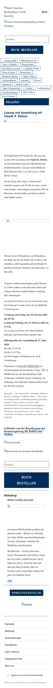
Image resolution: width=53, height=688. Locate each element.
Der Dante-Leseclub (11, 68)
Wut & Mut (28, 92)
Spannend (6, 84)
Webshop (9, 631)
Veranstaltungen (13, 637)
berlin (17, 399)
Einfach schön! (32, 68)
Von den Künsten (10, 92)
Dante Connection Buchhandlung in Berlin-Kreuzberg (25, 682)
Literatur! (25, 80)
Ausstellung (9, 399)
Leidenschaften (9, 80)
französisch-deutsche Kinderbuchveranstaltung (23, 408)
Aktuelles (35, 393)
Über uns (9, 665)
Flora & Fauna (8, 72)
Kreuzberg (8, 411)
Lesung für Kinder (21, 411)
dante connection (26, 402)
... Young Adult (9, 60)
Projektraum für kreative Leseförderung (20, 414)
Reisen (37, 80)
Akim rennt (42, 396)
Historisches (25, 72)
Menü (44, 12)
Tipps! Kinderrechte (11, 88)
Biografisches (28, 64)
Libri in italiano (12, 651)
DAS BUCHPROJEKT (29, 366)
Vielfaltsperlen (43, 88)
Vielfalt (28, 88)
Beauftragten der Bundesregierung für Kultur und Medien (24, 431)
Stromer (40, 414)
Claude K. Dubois (11, 402)
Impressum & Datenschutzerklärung (27, 675)
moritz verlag (34, 411)
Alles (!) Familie (9, 64)
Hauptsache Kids (13, 658)
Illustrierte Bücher (10, 76)
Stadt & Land (22, 84)
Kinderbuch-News (28, 396)
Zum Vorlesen (8, 96)
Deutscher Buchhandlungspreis (31, 405)
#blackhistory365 (29, 60)
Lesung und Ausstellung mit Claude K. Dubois (23, 114)
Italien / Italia (29, 76)
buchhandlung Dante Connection (33, 399)
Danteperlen (11, 644)
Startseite (9, 624)
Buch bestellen (24, 50)
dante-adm (8, 393)
